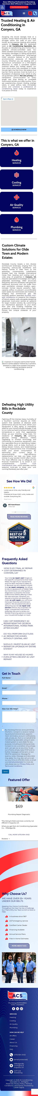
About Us (13, 1042)
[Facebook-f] (13, 1008)
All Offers (13, 1036)
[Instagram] (21, 1008)
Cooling (13, 1021)
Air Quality (14, 1024)
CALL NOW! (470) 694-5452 (19, 835)
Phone (5, 698)
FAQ (11, 1049)
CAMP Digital (19, 1087)
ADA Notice (18, 1086)
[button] (2, 7)
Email (5, 688)
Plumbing (13, 1028)
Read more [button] (7, 499)
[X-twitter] (17, 1008)
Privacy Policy (25, 764)
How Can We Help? (10, 709)
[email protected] (16, 762)
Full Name (6, 678)
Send (5, 771)
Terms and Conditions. (13, 766)
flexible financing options (15, 613)
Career (12, 1039)
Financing (13, 1046)
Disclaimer (5, 838)
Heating (13, 1017)
